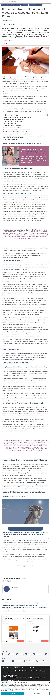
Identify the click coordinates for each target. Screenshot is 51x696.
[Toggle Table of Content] (45, 115)
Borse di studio (16, 4)
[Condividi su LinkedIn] (5, 24)
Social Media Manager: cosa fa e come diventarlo (15, 611)
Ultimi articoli (3, 4)
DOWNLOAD (20, 641)
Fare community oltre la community (13, 125)
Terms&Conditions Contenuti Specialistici (37, 670)
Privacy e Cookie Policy (23, 670)
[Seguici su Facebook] (27, 667)
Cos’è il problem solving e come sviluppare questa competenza (25, 528)
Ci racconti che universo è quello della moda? (13, 119)
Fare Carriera (31, 4)
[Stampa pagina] (14, 24)
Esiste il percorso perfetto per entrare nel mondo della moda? (17, 129)
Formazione (10, 4)
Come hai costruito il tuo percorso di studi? (13, 121)
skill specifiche (14, 489)
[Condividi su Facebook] (2, 24)
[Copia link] (12, 24)
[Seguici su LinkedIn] (22, 667)
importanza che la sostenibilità (12, 487)
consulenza (19, 253)
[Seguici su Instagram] (33, 667)
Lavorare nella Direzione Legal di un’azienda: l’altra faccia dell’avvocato (20, 605)
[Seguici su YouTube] (30, 667)
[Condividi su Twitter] (7, 24)
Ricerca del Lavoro (24, 4)
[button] (3, 1)
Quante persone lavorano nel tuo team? (12, 127)
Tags (12, 670)
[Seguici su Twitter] (25, 667)
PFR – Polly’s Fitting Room (33, 152)
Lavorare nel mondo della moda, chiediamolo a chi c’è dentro (17, 117)
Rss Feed (15, 670)
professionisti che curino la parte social (33, 482)
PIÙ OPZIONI (37, 693)
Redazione (4, 43)
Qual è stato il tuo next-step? (9, 123)
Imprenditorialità (39, 4)
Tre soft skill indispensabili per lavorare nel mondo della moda (17, 134)
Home (3, 20)
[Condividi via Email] (9, 24)
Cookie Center (6, 672)
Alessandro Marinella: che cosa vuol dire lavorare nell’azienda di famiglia (21, 603)
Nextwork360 (6, 677)
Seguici (16, 667)
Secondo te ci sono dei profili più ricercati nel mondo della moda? (18, 131)
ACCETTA (12, 693)
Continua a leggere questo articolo (11, 139)
